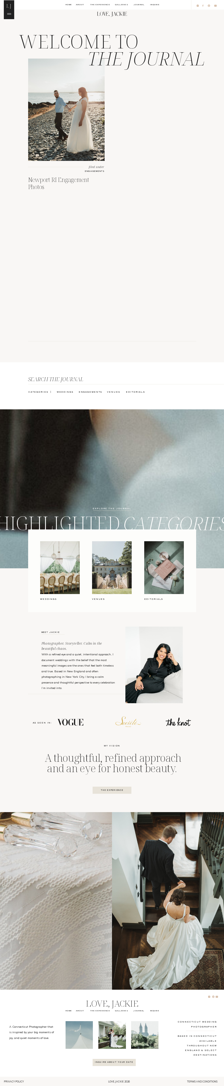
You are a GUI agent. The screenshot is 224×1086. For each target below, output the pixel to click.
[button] (9, 5)
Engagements (95, 171)
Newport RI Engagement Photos (58, 183)
